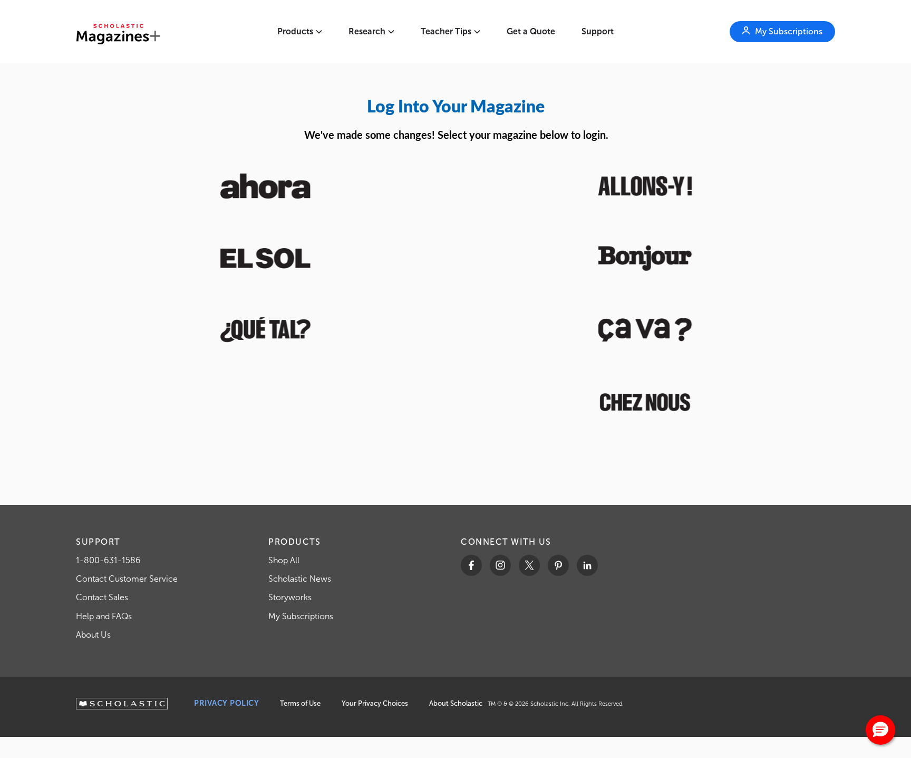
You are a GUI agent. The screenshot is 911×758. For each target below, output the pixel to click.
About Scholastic (455, 703)
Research (366, 31)
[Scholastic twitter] (529, 565)
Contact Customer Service (127, 578)
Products (295, 31)
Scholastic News (299, 578)
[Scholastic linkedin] (587, 565)
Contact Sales (102, 597)
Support (598, 31)
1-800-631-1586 (108, 560)
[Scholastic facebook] (471, 565)
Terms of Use (300, 703)
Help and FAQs (104, 616)
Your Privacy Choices (375, 703)
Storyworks (290, 597)
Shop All (283, 560)
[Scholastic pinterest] (558, 565)
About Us (93, 634)
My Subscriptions (300, 616)
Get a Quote (531, 31)
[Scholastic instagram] (500, 565)
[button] (880, 730)
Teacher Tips (446, 31)
